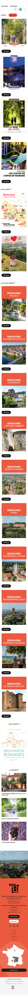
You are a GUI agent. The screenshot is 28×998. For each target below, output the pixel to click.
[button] (20, 9)
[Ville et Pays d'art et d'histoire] (9, 987)
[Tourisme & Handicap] (18, 987)
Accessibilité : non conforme (11, 983)
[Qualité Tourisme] (13, 987)
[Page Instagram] (14, 926)
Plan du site (20, 983)
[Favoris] (15, 9)
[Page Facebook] (10, 926)
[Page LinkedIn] (17, 926)
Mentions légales (8, 981)
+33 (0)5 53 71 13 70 (15, 912)
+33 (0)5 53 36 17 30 (15, 903)
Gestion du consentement (18, 981)
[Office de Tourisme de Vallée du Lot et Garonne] (14, 888)
